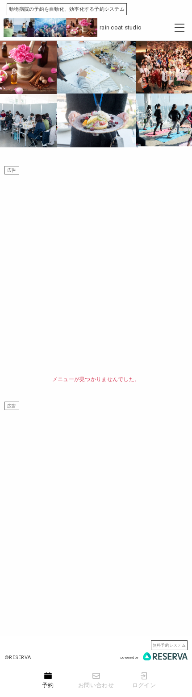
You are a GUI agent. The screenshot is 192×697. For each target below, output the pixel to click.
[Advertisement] (96, 270)
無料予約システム (169, 645)
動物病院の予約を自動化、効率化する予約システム (67, 9)
